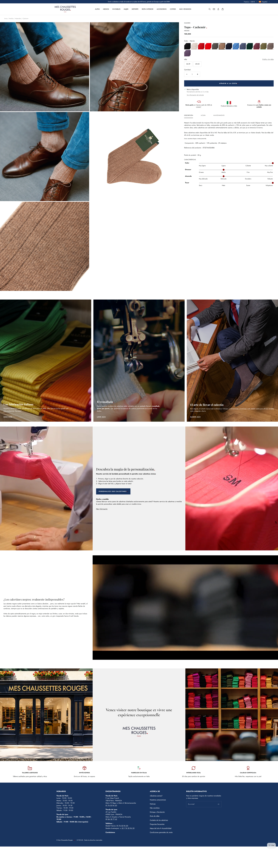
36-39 (188, 64)
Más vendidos (185, 9)
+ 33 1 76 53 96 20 (127, 828)
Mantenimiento (218, 115)
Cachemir (25, 18)
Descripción (188, 115)
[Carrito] (223, 9)
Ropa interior (147, 9)
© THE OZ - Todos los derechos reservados (89, 840)
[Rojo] (201, 46)
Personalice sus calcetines (113, 491)
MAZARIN (187, 23)
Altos (97, 9)
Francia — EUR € (249, 2)
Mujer (126, 9)
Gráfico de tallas (268, 59)
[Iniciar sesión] (218, 9)
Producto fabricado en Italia (229, 106)
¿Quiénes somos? (156, 796)
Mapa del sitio (155, 828)
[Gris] (194, 46)
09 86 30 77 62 (111, 819)
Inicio (5, 18)
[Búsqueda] (209, 9)
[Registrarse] (218, 804)
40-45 (197, 64)
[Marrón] (222, 46)
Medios (106, 9)
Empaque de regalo (259, 106)
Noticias (153, 804)
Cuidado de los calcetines (159, 820)
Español (265, 2)
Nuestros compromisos (158, 800)
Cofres (173, 9)
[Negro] (187, 46)
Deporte (135, 9)
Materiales (18, 18)
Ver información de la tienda (195, 95)
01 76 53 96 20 (111, 805)
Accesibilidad (166, 828)
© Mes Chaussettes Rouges (64, 840)
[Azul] (229, 46)
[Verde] (249, 46)
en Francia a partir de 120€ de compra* (199, 106)
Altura (203, 115)
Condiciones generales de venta (161, 832)
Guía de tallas (154, 816)
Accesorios (161, 9)
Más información (102, 509)
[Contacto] (214, 9)
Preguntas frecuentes (157, 824)
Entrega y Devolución (157, 812)
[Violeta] (187, 53)
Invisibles (116, 9)
